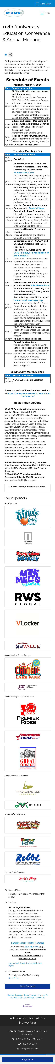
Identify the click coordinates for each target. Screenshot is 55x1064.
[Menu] (43, 4)
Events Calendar (30, 995)
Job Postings (29, 997)
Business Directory (15, 995)
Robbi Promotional (40, 285)
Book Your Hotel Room (27, 943)
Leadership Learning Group (28, 300)
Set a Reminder (27, 986)
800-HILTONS (32, 947)
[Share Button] (10, 55)
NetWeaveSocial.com (24, 173)
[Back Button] (6, 55)
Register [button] (26, 1059)
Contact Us (40, 997)
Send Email (13, 978)
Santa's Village (36, 208)
